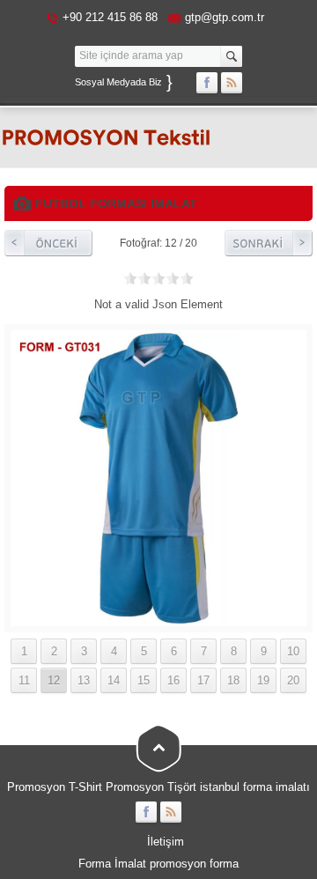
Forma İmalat (112, 863)
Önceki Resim (48, 243)
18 (233, 680)
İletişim (165, 841)
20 (293, 680)
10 (293, 651)
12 (54, 680)
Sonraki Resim (269, 243)
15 (143, 680)
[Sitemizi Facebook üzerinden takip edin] (206, 82)
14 (113, 680)
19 (263, 680)
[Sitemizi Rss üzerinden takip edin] (231, 82)
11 (24, 680)
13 (83, 680)
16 (173, 680)
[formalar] (158, 619)
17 (203, 680)
